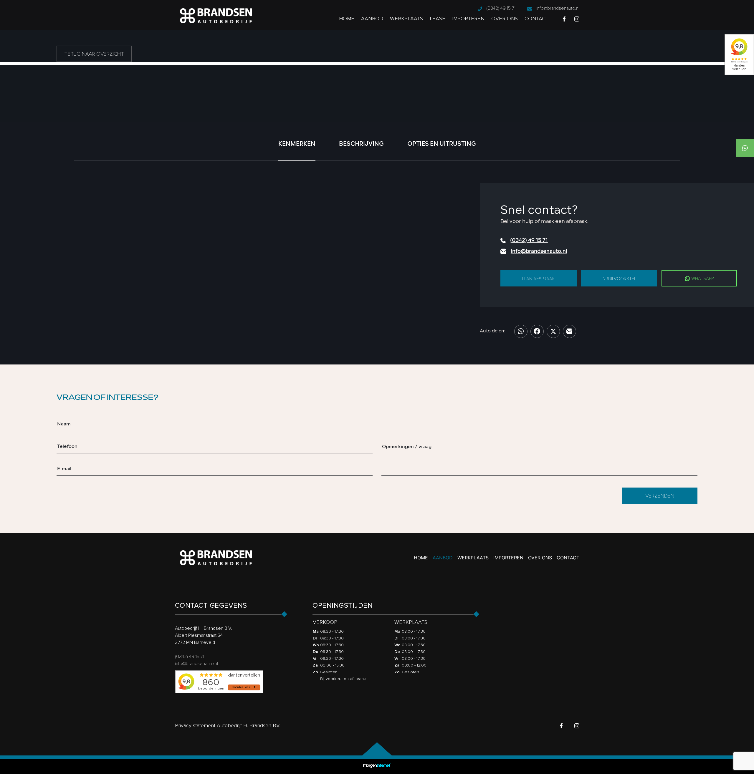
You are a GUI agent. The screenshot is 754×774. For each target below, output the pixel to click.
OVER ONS (504, 18)
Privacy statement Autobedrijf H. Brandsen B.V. (227, 725)
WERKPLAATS (406, 18)
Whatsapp (702, 278)
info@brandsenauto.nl (557, 8)
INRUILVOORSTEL (619, 278)
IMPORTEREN (468, 18)
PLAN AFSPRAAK (538, 278)
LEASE (437, 18)
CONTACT (536, 18)
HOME (346, 18)
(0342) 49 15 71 (500, 8)
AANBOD (372, 18)
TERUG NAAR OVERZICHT (94, 54)
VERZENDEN (659, 496)
